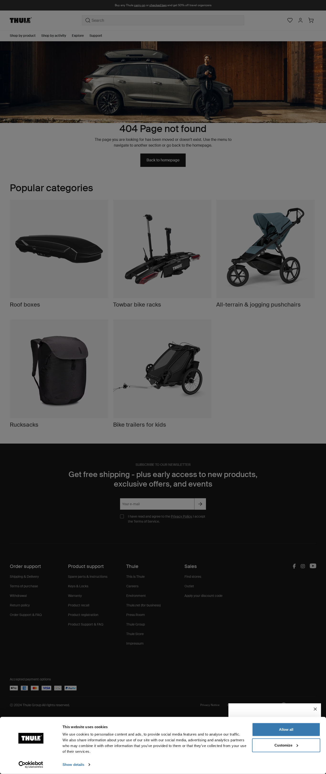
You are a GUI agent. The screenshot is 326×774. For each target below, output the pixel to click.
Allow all (286, 729)
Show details (73, 765)
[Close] (315, 709)
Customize (283, 745)
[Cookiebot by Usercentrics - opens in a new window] (31, 764)
